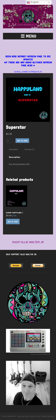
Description (13, 149)
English (34, 2)
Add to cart (22, 141)
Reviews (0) (29, 149)
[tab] (13, 149)
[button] (28, 36)
